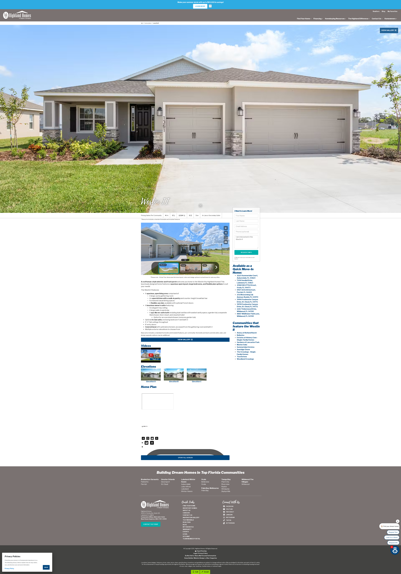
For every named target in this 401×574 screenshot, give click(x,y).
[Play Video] (151, 355)
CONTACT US (187, 515)
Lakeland (185, 489)
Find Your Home (303, 19)
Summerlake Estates (245, 347)
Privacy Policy (203, 553)
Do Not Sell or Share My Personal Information (200, 555)
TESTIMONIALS (188, 520)
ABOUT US (186, 510)
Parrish (144, 484)
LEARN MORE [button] (200, 6)
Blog (383, 11)
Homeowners (390, 19)
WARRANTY (187, 529)
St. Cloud (164, 484)
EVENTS (186, 531)
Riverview (225, 484)
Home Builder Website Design (194, 558)
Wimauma (225, 489)
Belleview (205, 482)
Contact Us (376, 19)
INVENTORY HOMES (190, 508)
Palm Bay (205, 490)
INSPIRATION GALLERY (191, 517)
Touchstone (242, 357)
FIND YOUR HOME (189, 506)
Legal (195, 553)
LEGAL (185, 534)
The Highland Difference (358, 19)
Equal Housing (201, 551)
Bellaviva (240, 335)
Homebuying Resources (335, 19)
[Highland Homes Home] (17, 11)
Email (206, 572)
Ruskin (224, 487)
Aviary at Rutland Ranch (247, 333)
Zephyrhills (225, 491)
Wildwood (245, 484)
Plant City (225, 482)
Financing (317, 19)
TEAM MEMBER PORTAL (191, 539)
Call (196, 572)
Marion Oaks (242, 345)
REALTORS (187, 522)
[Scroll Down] (200, 206)
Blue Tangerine (211, 558)
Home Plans (148, 23)
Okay (46, 567)
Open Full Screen (185, 457)
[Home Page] (142, 23)
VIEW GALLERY (388, 30)
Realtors (376, 11)
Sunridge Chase (243, 349)
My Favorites (392, 11)
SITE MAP (186, 536)
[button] (40, 119)
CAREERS (186, 513)
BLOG (185, 524)
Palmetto (144, 482)
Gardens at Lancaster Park (248, 342)
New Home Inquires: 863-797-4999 (154, 519)
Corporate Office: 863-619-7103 (153, 517)
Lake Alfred (186, 487)
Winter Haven (186, 491)
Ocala (203, 484)
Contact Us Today (150, 524)
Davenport (165, 482)
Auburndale (185, 484)
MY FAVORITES (188, 527)
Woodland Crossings (245, 359)
